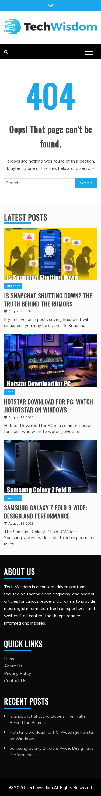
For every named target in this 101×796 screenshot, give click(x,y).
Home (10, 658)
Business (13, 286)
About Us (13, 665)
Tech (9, 392)
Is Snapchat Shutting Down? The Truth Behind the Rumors (48, 299)
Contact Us (15, 680)
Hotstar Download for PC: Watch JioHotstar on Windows (48, 405)
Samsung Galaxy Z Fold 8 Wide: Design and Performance (45, 511)
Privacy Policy (17, 673)
